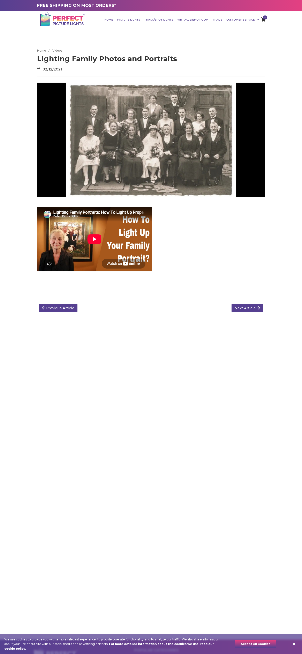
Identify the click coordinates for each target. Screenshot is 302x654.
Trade (217, 19)
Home (108, 19)
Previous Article (59, 308)
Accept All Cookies (255, 644)
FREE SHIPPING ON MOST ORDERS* (76, 5)
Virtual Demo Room (192, 19)
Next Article (246, 308)
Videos (57, 50)
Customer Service (240, 19)
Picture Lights (128, 19)
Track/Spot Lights (158, 19)
